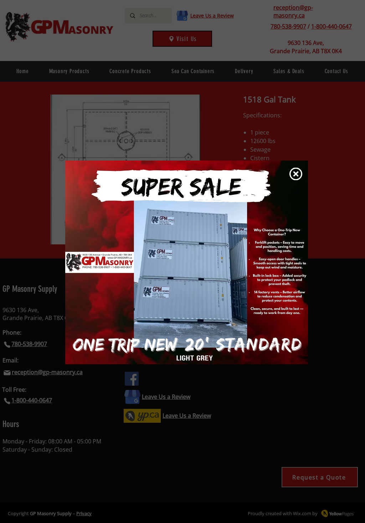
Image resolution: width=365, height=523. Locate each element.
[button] (296, 174)
